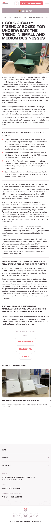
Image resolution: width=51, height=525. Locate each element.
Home (4, 17)
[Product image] (25, 383)
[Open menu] (47, 3)
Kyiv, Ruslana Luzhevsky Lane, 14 (18, 477)
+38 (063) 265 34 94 (11, 488)
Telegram (16, 497)
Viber (5, 497)
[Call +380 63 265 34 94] (16, 3)
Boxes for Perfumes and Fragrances (20, 400)
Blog (9, 17)
